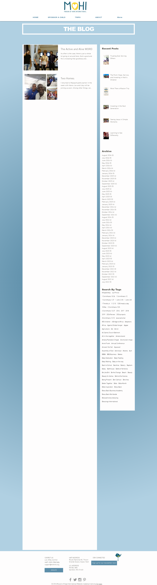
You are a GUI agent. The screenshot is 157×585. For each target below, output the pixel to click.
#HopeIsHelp (106, 293)
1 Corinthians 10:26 (108, 296)
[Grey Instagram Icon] (80, 579)
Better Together (107, 383)
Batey (104, 369)
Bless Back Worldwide (109, 394)
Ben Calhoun (117, 380)
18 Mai (104, 307)
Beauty (130, 373)
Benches (126, 380)
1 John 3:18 (119, 300)
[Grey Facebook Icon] (70, 579)
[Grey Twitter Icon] (75, 579)
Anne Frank (106, 344)
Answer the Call (107, 347)
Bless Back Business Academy (112, 391)
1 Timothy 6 (106, 304)
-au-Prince (115, 293)
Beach (124, 373)
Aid (112, 329)
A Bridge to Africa (117, 322)
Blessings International (110, 402)
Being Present (106, 380)
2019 (103, 315)
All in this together (108, 336)
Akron (116, 329)
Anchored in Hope (126, 340)
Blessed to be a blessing (110, 398)
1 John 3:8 (128, 300)
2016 (118, 311)
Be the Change (116, 373)
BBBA (104, 354)
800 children (106, 322)
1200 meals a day (123, 304)
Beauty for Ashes (107, 376)
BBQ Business (111, 354)
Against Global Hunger (115, 325)
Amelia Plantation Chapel (110, 340)
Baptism (129, 365)
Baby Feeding (118, 358)
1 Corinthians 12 (121, 296)
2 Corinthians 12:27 (108, 311)
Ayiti (130, 351)
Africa (104, 325)
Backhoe (116, 365)
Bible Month (122, 383)
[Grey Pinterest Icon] (84, 579)
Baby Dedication (107, 358)
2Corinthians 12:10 (108, 318)
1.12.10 (113, 304)
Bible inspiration (107, 387)
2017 (122, 311)
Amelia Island (120, 336)
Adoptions (128, 322)
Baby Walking (106, 362)
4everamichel (120, 318)
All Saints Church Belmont (111, 333)
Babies (120, 354)
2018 (127, 311)
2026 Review (111, 315)
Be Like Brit (106, 373)
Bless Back (118, 387)
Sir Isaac (99, 584)
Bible (115, 383)
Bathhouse (110, 369)
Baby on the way (117, 362)
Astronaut (118, 351)
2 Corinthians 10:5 (114, 307)
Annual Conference (117, 344)
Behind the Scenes (121, 376)
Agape (126, 325)
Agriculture (106, 329)
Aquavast (117, 347)
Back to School (107, 365)
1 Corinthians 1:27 (108, 300)
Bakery (123, 365)
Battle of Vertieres (122, 369)
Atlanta (125, 351)
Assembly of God (107, 351)
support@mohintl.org (52, 565)
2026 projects (121, 315)
